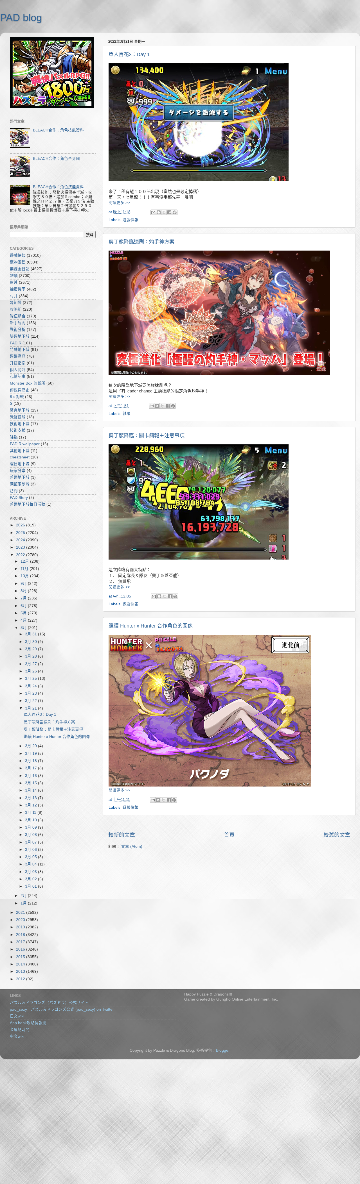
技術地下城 (20, 424)
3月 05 (31, 857)
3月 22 (31, 701)
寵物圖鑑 (18, 262)
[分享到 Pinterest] (174, 212)
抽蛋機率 (18, 289)
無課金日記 (20, 269)
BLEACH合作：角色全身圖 (56, 158)
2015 (21, 957)
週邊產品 (18, 356)
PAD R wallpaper (25, 444)
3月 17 (31, 768)
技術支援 (18, 430)
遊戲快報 (130, 220)
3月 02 (31, 879)
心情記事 (18, 376)
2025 (21, 533)
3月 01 (31, 886)
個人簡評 (18, 370)
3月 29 (31, 649)
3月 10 (31, 820)
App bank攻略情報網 (28, 1023)
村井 (14, 296)
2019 (21, 927)
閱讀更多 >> (119, 203)
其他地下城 (20, 451)
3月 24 (31, 686)
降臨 (14, 437)
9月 (24, 583)
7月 (24, 598)
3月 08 (31, 835)
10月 (25, 576)
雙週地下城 (20, 336)
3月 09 (31, 827)
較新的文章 (121, 835)
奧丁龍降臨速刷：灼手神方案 (141, 242)
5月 (24, 613)
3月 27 (31, 664)
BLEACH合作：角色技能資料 (58, 130)
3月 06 (31, 849)
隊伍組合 (18, 316)
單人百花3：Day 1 (129, 54)
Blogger (223, 1050)
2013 (21, 971)
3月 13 (31, 798)
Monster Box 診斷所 (27, 383)
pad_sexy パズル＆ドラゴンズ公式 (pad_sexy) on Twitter (62, 1009)
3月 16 (31, 776)
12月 (25, 561)
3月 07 (31, 842)
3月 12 (31, 805)
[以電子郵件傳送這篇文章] (153, 212)
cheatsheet (20, 457)
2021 (21, 912)
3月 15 (31, 783)
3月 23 (31, 693)
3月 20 (31, 746)
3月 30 (31, 642)
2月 (24, 896)
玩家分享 (18, 471)
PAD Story (19, 498)
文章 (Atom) (131, 846)
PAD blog (21, 17)
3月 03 (31, 872)
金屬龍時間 (20, 1030)
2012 (21, 979)
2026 (21, 525)
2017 (21, 942)
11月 (25, 569)
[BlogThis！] (158, 212)
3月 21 (31, 708)
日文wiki (17, 1016)
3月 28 (31, 656)
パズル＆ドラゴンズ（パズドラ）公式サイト (49, 1003)
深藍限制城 (20, 484)
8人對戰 (17, 397)
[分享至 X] (164, 212)
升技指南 (18, 363)
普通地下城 (20, 477)
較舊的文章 (336, 835)
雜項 (126, 414)
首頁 (229, 835)
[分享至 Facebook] (169, 212)
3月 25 (31, 678)
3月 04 (31, 864)
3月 (24, 628)
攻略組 (16, 309)
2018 (21, 935)
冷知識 (16, 303)
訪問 (14, 491)
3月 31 (31, 634)
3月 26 (31, 671)
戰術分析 (18, 330)
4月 (24, 620)
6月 (24, 606)
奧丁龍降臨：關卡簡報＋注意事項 (146, 435)
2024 (21, 540)
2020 (21, 920)
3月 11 (31, 812)
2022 (21, 555)
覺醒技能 (18, 417)
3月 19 (31, 753)
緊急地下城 (20, 410)
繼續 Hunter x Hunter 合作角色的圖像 (151, 626)
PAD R (15, 343)
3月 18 (31, 761)
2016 (21, 949)
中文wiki (17, 1036)
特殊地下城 (20, 349)
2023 (21, 547)
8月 (24, 591)
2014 (21, 964)
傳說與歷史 (20, 390)
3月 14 (31, 790)
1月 (24, 903)
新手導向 (18, 323)
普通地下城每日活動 (27, 504)
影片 (14, 282)
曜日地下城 (20, 464)
